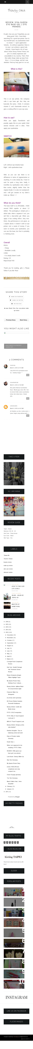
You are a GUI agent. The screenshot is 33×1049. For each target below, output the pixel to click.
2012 (7, 632)
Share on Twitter (17, 300)
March (8, 659)
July (8, 648)
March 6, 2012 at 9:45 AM (16, 385)
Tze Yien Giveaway (12, 778)
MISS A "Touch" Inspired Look (15, 721)
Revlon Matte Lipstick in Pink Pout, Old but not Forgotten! (14, 933)
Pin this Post (18, 303)
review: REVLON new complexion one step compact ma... (13, 769)
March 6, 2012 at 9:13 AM (16, 368)
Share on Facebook (17, 296)
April (8, 656)
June (8, 651)
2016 (7, 622)
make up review (8, 566)
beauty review (8, 562)
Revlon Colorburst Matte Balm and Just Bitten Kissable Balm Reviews (14, 974)
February (9, 786)
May (8, 654)
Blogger (17, 797)
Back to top (24, 1039)
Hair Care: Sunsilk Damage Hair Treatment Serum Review (14, 669)
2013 (7, 630)
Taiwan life (6, 555)
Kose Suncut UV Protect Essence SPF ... (14, 346)
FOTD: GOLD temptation (14, 712)
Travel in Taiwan (8, 559)
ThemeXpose (16, 1036)
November (10, 638)
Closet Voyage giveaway (14, 775)
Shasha (12, 365)
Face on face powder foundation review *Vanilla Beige (13, 963)
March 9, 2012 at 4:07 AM (16, 408)
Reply (28, 398)
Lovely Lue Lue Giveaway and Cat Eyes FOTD (13, 943)
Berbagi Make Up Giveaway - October (12, 911)
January (9, 789)
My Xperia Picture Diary (13, 763)
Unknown (13, 406)
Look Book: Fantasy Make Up (15, 757)
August (9, 646)
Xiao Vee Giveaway (12, 760)
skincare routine (8, 572)
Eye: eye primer (20, 308)
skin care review (8, 569)
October (9, 640)
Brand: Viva (12, 308)
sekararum (14, 382)
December (10, 635)
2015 (7, 624)
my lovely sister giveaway (14, 698)
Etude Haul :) (10, 742)
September (10, 643)
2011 (7, 792)
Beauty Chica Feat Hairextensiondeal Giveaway (11, 984)
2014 (7, 627)
